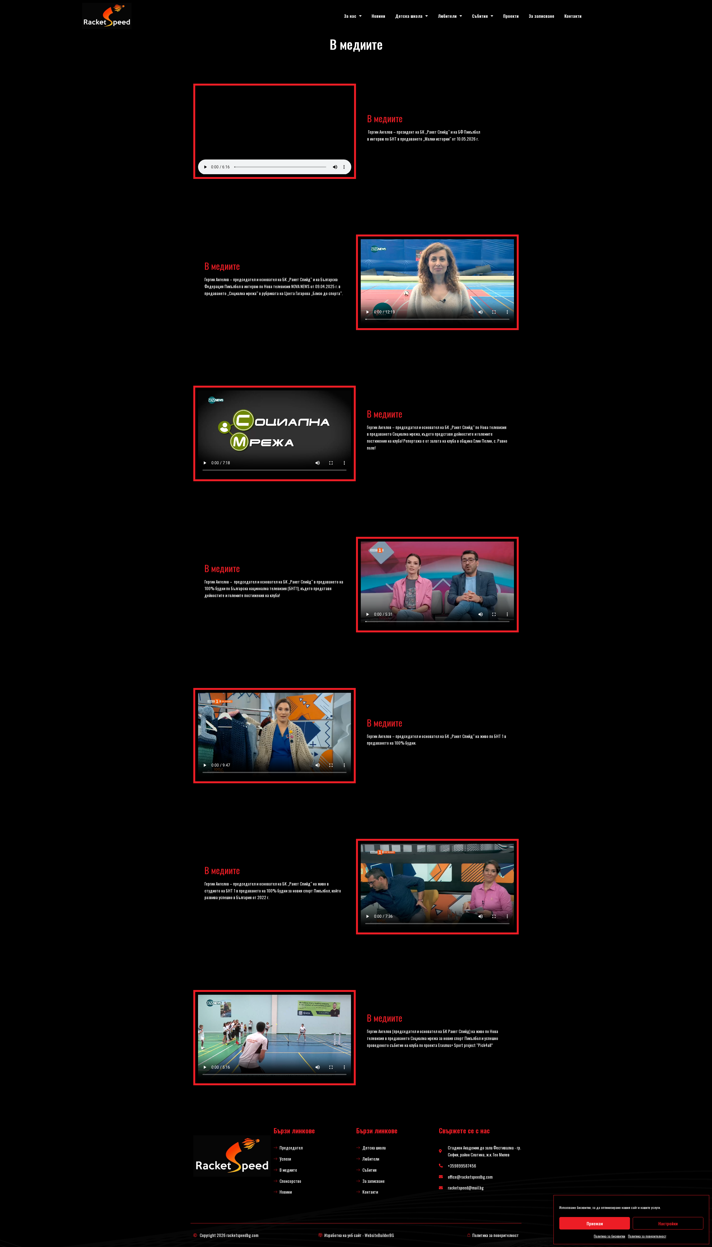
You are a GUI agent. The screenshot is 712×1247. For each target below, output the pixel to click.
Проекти (511, 16)
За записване (541, 16)
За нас (350, 16)
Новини (378, 16)
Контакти (573, 16)
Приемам (595, 1223)
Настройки (668, 1223)
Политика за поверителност (647, 1236)
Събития (480, 16)
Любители (447, 16)
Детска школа (408, 16)
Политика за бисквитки (609, 1236)
